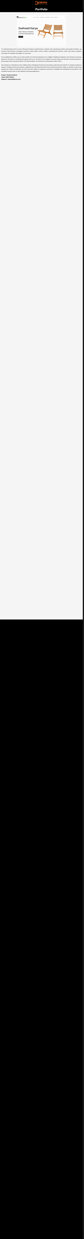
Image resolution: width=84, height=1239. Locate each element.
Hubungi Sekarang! (41, 774)
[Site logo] (41, 3)
